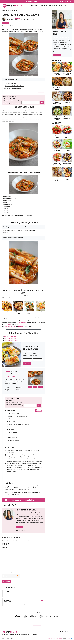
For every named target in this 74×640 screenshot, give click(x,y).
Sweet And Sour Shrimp (11, 336)
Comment (4, 547)
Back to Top (37, 626)
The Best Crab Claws (11, 83)
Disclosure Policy (55, 638)
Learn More (57, 54)
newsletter (8, 324)
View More (40, 92)
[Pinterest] (60, 1)
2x (38, 410)
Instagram (21, 326)
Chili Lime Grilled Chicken (57, 179)
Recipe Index (34, 5)
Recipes (7, 10)
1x (36, 410)
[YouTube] (68, 1)
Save (42, 102)
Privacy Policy (50, 638)
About (60, 5)
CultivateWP (69, 638)
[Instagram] (65, 1)
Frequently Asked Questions (13, 88)
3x (41, 410)
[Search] (70, 5)
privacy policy (21, 25)
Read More (19, 527)
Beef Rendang (67, 102)
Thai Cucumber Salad (57, 118)
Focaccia (67, 87)
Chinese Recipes (53, 5)
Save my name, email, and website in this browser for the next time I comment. (17, 572)
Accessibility (60, 638)
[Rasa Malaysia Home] (14, 5)
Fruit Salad (67, 150)
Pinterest (12, 326)
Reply (42, 591)
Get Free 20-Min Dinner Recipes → (31, 1)
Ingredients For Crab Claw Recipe (14, 86)
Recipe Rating (5, 543)
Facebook (7, 326)
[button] (15, 18)
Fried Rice (40, 312)
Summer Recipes (44, 5)
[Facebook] (63, 1)
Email (23, 100)
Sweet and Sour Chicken (11, 340)
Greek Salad (57, 150)
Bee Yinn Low (9, 19)
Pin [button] (35, 387)
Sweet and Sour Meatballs (11, 338)
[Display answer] (43, 227)
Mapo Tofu (7, 312)
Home (3, 10)
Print (40, 387)
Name (24, 357)
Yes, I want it (27, 363)
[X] (70, 1)
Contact (66, 5)
